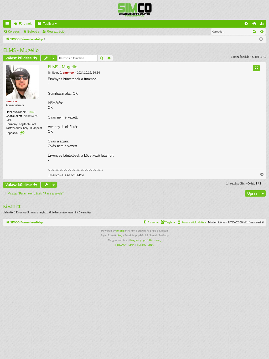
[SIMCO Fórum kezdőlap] (134, 10)
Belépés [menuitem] (255, 25)
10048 (31, 112)
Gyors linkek (8, 25)
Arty (119, 235)
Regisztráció (56, 31)
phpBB (120, 230)
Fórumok (25, 23)
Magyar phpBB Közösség (145, 240)
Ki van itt (11, 206)
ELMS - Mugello (21, 50)
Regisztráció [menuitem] (263, 25)
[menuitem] (246, 24)
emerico (11, 101)
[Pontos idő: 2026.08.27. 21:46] (261, 39)
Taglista (48, 23)
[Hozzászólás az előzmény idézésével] (256, 68)
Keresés (14, 31)
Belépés (33, 31)
